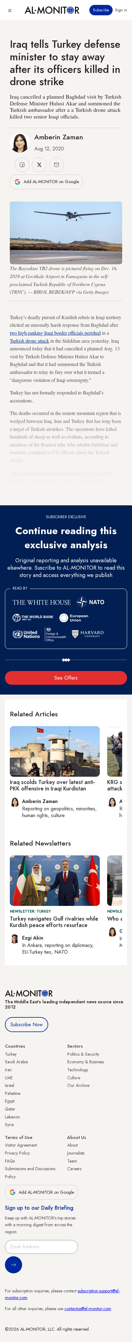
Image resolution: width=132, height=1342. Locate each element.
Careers (74, 1169)
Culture (73, 1078)
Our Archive (78, 1085)
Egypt (9, 1101)
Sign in (121, 10)
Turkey (11, 1054)
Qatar (10, 1109)
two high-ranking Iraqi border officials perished (55, 333)
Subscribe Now (26, 1024)
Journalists (75, 1153)
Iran (8, 1070)
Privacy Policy (17, 1153)
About (72, 1145)
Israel (9, 1085)
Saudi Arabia (16, 1062)
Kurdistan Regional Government (50, 473)
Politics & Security (83, 1054)
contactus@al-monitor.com (87, 1309)
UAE (9, 1078)
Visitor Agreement (21, 1145)
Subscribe (101, 10)
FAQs (10, 1161)
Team (72, 1161)
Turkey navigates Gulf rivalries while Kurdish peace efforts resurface (54, 922)
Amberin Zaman (58, 137)
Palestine (12, 1093)
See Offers (66, 677)
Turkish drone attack (29, 340)
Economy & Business (85, 1062)
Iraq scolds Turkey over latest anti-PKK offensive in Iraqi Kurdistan (52, 785)
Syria (9, 1124)
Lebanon (12, 1117)
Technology (77, 1070)
